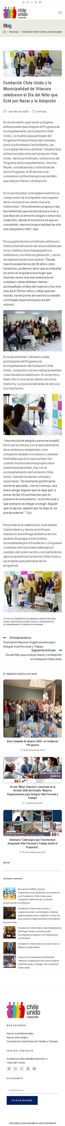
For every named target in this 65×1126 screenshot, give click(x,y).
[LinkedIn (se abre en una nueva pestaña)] (36, 2)
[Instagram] (15, 1068)
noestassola (31, 621)
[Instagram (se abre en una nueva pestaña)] (32, 2)
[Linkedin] (28, 1068)
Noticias (42, 111)
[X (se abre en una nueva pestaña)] (24, 2)
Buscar (6, 862)
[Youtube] (34, 1068)
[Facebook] (9, 1068)
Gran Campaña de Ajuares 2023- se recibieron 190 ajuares (32, 743)
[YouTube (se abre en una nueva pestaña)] (40, 2)
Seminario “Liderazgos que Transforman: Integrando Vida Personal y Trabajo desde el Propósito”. (32, 843)
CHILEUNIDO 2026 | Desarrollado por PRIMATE (32, 1123)
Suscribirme (22, 1100)
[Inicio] (4, 31)
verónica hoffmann (32, 624)
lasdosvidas (17, 621)
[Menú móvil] (60, 12)
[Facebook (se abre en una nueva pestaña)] (28, 2)
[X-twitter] (21, 1068)
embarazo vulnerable (26, 618)
